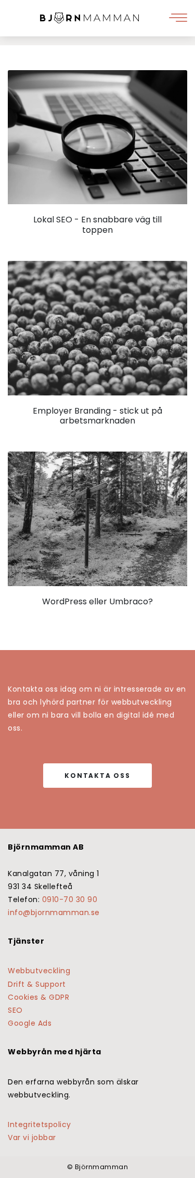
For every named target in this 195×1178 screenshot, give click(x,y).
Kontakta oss (97, 775)
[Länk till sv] (89, 18)
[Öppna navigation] (179, 18)
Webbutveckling (39, 970)
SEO (15, 1010)
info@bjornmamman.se (54, 912)
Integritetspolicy (39, 1124)
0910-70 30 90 (70, 899)
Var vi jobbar (32, 1137)
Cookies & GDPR (38, 997)
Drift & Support (37, 984)
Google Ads (29, 1023)
